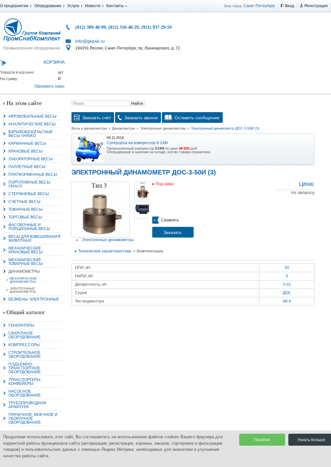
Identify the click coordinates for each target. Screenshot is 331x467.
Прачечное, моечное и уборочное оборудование (33, 418)
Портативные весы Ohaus (29, 184)
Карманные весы (27, 143)
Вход (289, 6)
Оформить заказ (49, 86)
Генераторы (21, 325)
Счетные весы (24, 201)
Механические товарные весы (25, 262)
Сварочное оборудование (24, 335)
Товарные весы (25, 209)
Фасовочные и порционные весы (29, 227)
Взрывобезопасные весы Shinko (30, 134)
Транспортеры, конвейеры (24, 381)
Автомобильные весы (32, 116)
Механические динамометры (23, 280)
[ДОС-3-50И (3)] (100, 209)
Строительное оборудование (24, 354)
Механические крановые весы (25, 250)
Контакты (115, 6)
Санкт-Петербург (259, 6)
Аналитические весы (32, 124)
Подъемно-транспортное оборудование (24, 368)
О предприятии (14, 6)
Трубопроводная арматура (27, 405)
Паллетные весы (27, 167)
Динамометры (24, 271)
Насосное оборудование (24, 393)
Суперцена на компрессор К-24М (137, 143)
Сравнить (170, 220)
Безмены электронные (33, 299)
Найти (137, 103)
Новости (93, 6)
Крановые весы (25, 151)
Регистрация (316, 6)
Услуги (73, 6)
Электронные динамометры (23, 290)
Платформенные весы (32, 174)
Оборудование (47, 6)
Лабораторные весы (30, 159)
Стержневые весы (28, 194)
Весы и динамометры (89, 128)
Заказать (172, 232)
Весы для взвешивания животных (34, 238)
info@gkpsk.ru (90, 41)
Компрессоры (24, 345)
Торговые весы (25, 217)
